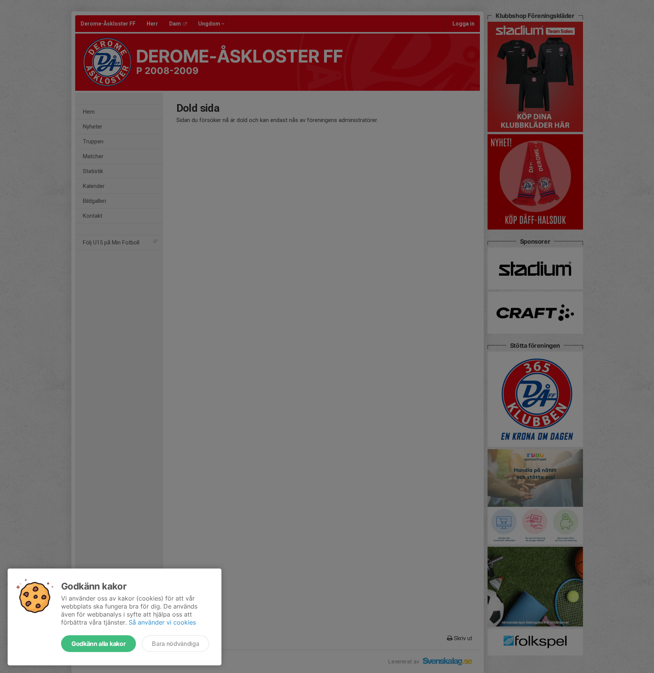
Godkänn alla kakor (98, 643)
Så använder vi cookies (162, 622)
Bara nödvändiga (175, 643)
